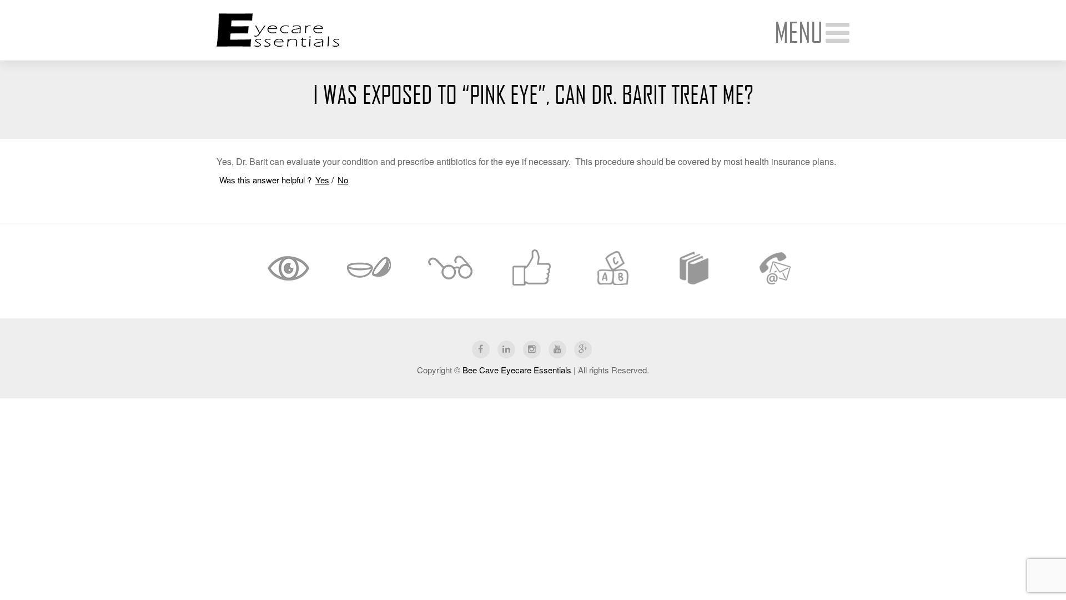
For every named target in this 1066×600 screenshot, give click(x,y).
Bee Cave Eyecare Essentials (516, 370)
